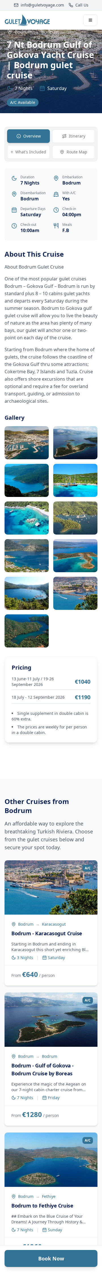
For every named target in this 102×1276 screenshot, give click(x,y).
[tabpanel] (51, 448)
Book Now (51, 1258)
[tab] (28, 136)
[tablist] (51, 144)
